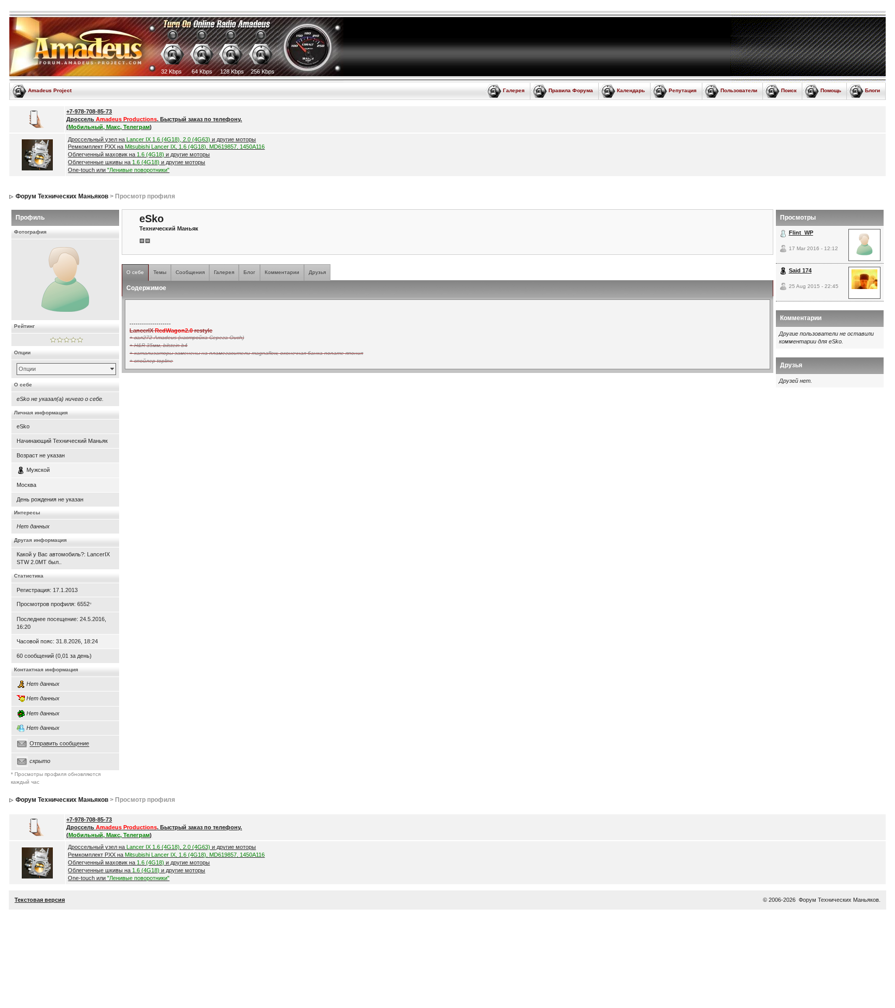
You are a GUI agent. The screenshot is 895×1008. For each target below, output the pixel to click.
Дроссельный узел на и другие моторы (162, 139)
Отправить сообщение (59, 744)
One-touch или (118, 170)
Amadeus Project (49, 90)
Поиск (789, 90)
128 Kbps (232, 71)
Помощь (830, 90)
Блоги (872, 90)
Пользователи (738, 90)
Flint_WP (801, 232)
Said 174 (800, 270)
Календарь (631, 90)
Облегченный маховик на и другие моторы (139, 154)
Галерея (514, 90)
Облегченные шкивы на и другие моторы (136, 162)
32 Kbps (171, 71)
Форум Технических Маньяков (62, 196)
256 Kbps (263, 71)
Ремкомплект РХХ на (166, 146)
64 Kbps (202, 71)
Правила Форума (570, 90)
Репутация (683, 90)
